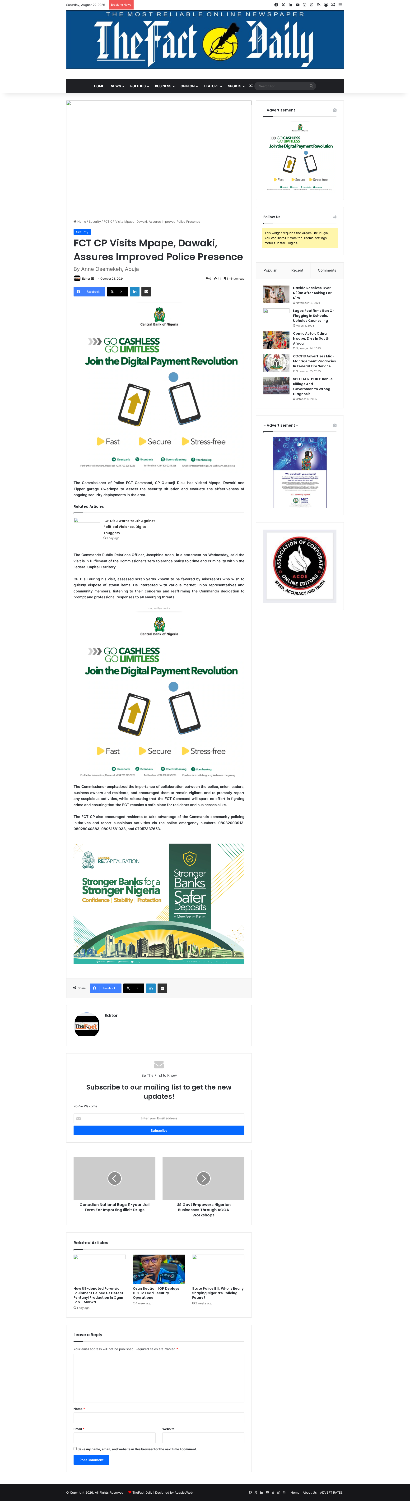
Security (95, 221)
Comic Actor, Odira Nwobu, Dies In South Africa (311, 338)
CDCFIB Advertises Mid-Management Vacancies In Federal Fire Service (314, 361)
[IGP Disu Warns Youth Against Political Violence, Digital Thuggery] (87, 527)
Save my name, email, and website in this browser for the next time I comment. (137, 1449)
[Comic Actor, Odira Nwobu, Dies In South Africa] (276, 340)
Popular (270, 270)
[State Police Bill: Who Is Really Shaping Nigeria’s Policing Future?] (218, 1269)
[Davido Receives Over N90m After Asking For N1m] (276, 294)
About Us (310, 1492)
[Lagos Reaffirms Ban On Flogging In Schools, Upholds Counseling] (276, 317)
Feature (211, 86)
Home (99, 86)
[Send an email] (92, 278)
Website (168, 1429)
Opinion (188, 86)
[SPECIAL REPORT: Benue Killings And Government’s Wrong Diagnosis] (276, 385)
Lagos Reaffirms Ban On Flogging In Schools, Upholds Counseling (314, 315)
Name (79, 1409)
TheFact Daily (142, 1492)
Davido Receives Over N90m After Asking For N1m (312, 293)
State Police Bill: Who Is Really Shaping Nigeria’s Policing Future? (217, 1293)
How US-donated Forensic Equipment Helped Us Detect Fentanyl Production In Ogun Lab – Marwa (98, 1295)
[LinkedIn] (135, 291)
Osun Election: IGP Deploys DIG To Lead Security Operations (156, 1293)
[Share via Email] (146, 291)
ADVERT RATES (331, 1492)
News (116, 86)
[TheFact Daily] (205, 39)
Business (163, 86)
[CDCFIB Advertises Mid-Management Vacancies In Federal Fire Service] (276, 363)
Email (79, 1429)
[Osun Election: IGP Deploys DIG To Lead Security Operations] (159, 1269)
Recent (297, 270)
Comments (327, 270)
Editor (86, 278)
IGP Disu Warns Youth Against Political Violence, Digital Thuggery (129, 526)
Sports (234, 86)
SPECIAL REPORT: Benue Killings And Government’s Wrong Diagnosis (313, 386)
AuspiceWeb (184, 1492)
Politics (138, 86)
